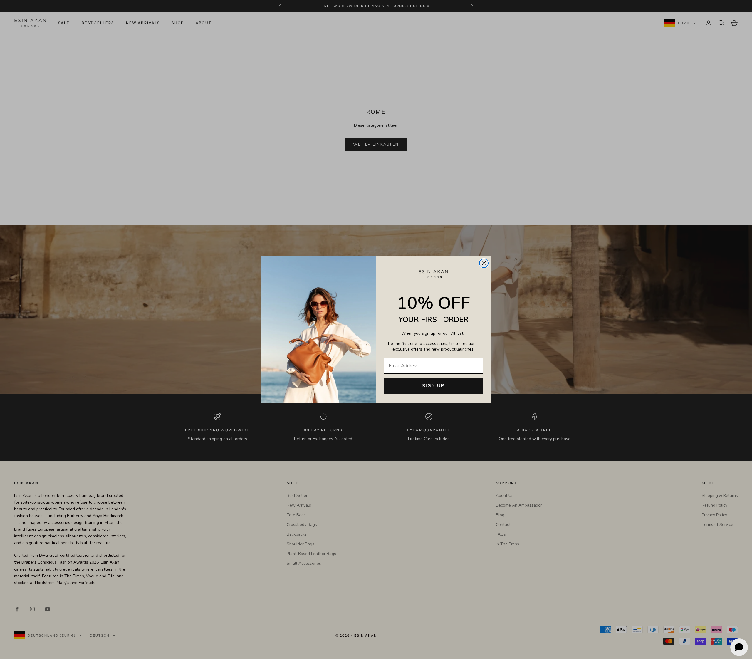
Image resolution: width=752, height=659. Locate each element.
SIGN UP (433, 386)
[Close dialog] (483, 263)
